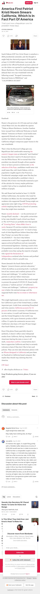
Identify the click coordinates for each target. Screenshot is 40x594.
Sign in (36, 3)
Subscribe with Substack (21, 560)
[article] (20, 508)
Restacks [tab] (14, 410)
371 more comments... (9, 487)
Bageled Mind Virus (12, 428)
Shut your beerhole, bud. (10, 509)
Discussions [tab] (16, 497)
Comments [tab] (6, 410)
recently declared (12, 214)
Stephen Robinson (7, 29)
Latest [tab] (9, 497)
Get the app (29, 585)
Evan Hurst (13, 512)
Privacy (29, 578)
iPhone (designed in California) (15, 352)
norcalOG (9, 441)
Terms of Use (30, 564)
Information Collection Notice (26, 566)
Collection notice (20, 580)
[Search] (36, 497)
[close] (34, 525)
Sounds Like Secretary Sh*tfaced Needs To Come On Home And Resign (15, 504)
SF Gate (5, 365)
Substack (10, 590)
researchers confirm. (13, 342)
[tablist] (10, 410)
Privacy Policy (21, 568)
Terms (35, 578)
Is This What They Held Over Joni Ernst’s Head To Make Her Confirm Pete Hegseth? (15, 521)
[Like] (3, 36)
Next (33, 396)
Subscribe (29, 3)
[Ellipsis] (37, 427)
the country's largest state (17, 152)
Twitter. (25, 369)
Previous (7, 396)
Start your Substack (15, 585)
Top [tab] (4, 497)
